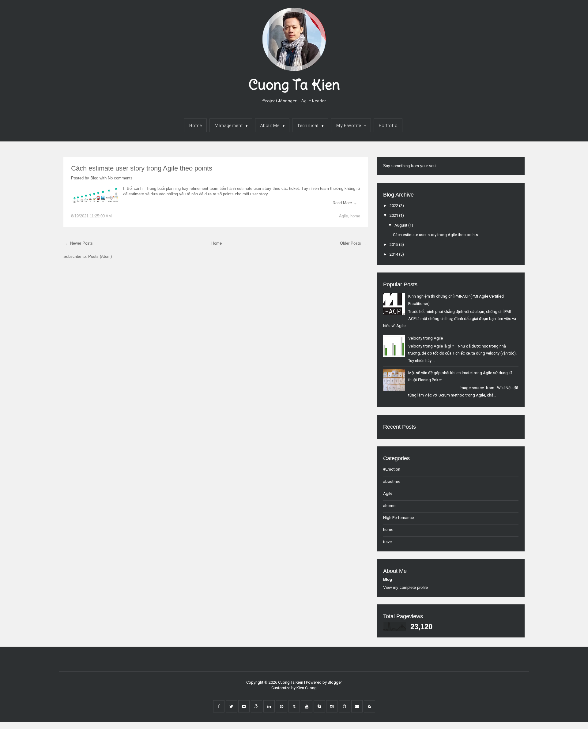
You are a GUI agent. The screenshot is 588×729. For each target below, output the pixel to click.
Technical (307, 125)
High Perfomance (398, 517)
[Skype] (319, 706)
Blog (94, 178)
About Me (270, 125)
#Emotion (391, 469)
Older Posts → (353, 243)
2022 (394, 205)
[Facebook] (218, 706)
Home (195, 125)
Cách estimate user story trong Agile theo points (141, 168)
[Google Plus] (256, 706)
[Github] (344, 706)
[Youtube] (306, 706)
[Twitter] (231, 706)
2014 (394, 254)
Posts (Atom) (100, 256)
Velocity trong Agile (425, 338)
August (401, 225)
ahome (389, 505)
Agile (343, 216)
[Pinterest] (281, 706)
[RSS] (369, 706)
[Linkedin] (269, 706)
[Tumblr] (294, 706)
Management (228, 125)
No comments (120, 178)
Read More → (345, 203)
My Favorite (348, 125)
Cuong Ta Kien (294, 84)
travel (388, 541)
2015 (394, 244)
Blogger (335, 682)
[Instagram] (331, 706)
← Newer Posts (79, 243)
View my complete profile (405, 587)
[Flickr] (244, 706)
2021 (394, 215)
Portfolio (388, 125)
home (355, 216)
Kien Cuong (306, 688)
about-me (391, 481)
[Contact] (357, 706)
